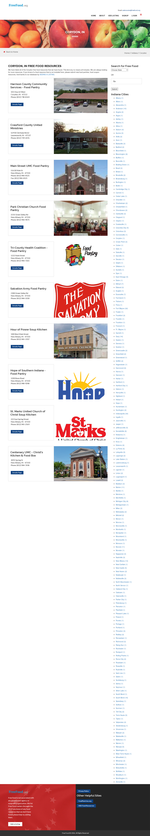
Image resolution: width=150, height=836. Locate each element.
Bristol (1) (119, 171)
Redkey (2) (120, 634)
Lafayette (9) (120, 452)
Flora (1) (119, 305)
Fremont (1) (120, 326)
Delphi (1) (119, 263)
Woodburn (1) (121, 775)
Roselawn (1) (121, 662)
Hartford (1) (120, 382)
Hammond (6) (121, 368)
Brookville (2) (121, 175)
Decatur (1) (120, 259)
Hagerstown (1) (121, 364)
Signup (125, 16)
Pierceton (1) (120, 606)
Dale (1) (119, 249)
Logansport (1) (121, 477)
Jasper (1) (119, 424)
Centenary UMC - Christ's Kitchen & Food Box (26, 454)
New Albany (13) (122, 561)
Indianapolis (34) (122, 413)
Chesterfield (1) (121, 206)
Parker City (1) (121, 599)
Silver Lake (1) (121, 690)
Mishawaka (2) (121, 512)
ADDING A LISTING (47, 74)
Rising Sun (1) (121, 645)
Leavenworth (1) (122, 466)
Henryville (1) (121, 392)
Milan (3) (119, 508)
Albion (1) (119, 101)
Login (134, 16)
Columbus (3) (121, 231)
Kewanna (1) (120, 434)
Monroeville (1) (121, 526)
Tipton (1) (119, 718)
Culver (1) (119, 245)
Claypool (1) (120, 217)
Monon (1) (120, 519)
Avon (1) (119, 140)
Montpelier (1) (121, 533)
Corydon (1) (120, 238)
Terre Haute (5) (121, 715)
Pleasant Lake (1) (122, 613)
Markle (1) (119, 491)
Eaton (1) (119, 280)
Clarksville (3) (121, 214)
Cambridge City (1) (123, 189)
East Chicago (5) (122, 277)
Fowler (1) (119, 312)
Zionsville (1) (120, 782)
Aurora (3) (119, 133)
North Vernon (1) (122, 585)
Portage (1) (120, 624)
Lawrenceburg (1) (122, 462)
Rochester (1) (121, 648)
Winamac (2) (120, 761)
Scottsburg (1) (121, 680)
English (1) (120, 291)
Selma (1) (119, 683)
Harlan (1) (119, 378)
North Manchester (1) (124, 582)
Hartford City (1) (122, 385)
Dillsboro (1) (120, 266)
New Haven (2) (121, 571)
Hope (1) (119, 403)
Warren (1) (120, 743)
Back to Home (12, 52)
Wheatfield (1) (121, 757)
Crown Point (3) (121, 242)
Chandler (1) (120, 199)
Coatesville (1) (121, 224)
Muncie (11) (120, 547)
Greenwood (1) (121, 357)
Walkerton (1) (121, 740)
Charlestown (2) (122, 203)
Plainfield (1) (120, 610)
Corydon (142, 53)
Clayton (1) (120, 221)
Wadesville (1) (121, 736)
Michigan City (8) (122, 501)
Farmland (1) (121, 298)
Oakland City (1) (122, 589)
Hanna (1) (119, 371)
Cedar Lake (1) (121, 196)
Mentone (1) (120, 494)
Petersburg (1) (121, 603)
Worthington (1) (121, 778)
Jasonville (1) (121, 420)
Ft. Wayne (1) (121, 329)
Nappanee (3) (121, 554)
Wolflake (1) (120, 771)
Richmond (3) (121, 641)
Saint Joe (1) (120, 673)
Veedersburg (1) (122, 725)
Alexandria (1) (121, 105)
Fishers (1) (120, 301)
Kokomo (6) (120, 445)
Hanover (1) (120, 375)
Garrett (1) (120, 333)
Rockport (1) (120, 652)
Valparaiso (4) (121, 722)
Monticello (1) (121, 529)
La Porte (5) (120, 448)
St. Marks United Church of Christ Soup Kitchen (27, 413)
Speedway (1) (121, 701)
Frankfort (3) (120, 315)
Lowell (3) (119, 480)
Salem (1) (119, 676)
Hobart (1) (119, 399)
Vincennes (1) (121, 729)
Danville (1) (120, 256)
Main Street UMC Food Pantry (29, 165)
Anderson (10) (121, 108)
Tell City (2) (120, 711)
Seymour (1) (120, 687)
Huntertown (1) (121, 406)
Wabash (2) (120, 733)
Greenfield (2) (121, 354)
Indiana (134, 53)
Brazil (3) (119, 168)
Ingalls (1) (119, 417)
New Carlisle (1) (122, 564)
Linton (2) (119, 473)
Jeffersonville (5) (122, 427)
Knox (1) (119, 441)
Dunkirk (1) (120, 270)
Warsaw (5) (120, 747)
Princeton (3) (120, 631)
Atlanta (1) (120, 122)
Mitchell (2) (120, 515)
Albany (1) (119, 98)
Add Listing (113, 16)
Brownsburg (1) (121, 178)
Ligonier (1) (120, 469)
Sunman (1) (120, 708)
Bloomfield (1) (121, 150)
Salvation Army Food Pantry (28, 288)
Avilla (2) (119, 136)
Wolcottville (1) (121, 768)
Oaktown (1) (120, 592)
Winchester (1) (121, 764)
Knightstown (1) (121, 438)
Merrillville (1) (121, 498)
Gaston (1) (120, 340)
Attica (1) (119, 126)
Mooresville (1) (121, 540)
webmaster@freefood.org (131, 10)
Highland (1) (120, 396)
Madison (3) (120, 484)
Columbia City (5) (122, 228)
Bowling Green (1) (122, 164)
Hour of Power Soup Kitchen (28, 329)
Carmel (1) (120, 192)
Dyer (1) (119, 273)
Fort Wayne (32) (122, 308)
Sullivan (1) (120, 704)
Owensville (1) (121, 596)
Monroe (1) (120, 522)
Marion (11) (120, 487)
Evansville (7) (121, 294)
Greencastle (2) (121, 350)
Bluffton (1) (120, 157)
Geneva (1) (120, 343)
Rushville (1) (120, 669)
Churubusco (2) (121, 210)
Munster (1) (120, 550)
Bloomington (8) (122, 154)
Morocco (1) (120, 543)
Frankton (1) (120, 322)
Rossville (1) (120, 666)
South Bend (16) (122, 697)
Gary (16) (119, 336)
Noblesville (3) (121, 578)
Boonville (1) (120, 161)
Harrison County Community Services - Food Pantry (28, 85)
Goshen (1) (120, 347)
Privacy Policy (84, 791)
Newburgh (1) (121, 575)
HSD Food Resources (86, 806)
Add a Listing (15, 824)
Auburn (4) (120, 129)
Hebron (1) (120, 389)
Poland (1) (120, 617)
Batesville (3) (120, 143)
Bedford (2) (120, 147)
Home (93, 16)
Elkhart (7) (120, 284)
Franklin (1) (120, 319)
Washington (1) (121, 750)
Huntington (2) (121, 410)
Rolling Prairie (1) (122, 655)
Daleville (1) (120, 252)
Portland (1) (120, 627)
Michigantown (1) (122, 505)
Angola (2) (120, 112)
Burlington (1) (121, 182)
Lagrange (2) (121, 455)
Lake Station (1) (122, 459)
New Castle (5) (121, 568)
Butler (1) (119, 185)
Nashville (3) (120, 557)
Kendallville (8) (121, 431)
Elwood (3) (120, 287)
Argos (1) (119, 115)
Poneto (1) (120, 620)
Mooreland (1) (121, 536)
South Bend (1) (121, 694)
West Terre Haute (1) (123, 754)
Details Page (17, 104)
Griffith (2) (119, 361)
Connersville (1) (122, 235)
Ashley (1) (119, 119)
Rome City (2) (121, 659)
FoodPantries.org (85, 801)
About (102, 16)
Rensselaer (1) (121, 638)
